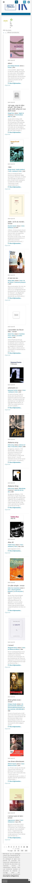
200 (26, 850)
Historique (16, 2)
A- (3, 881)
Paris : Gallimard (13, 171)
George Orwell (11, 169)
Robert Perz (11, 334)
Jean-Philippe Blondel (13, 65)
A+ (6, 881)
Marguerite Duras (12, 647)
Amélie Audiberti (20, 169)
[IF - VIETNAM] (6, 8)
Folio (20, 171)
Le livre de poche (18, 591)
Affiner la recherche (13, 32)
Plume (20, 446)
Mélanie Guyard (12, 763)
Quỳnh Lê (21, 113)
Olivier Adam (11, 280)
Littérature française (20, 282)
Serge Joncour (11, 820)
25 (15, 850)
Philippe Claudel (12, 704)
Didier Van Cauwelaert (14, 588)
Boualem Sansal (12, 226)
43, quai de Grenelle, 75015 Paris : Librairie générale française (16, 705)
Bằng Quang (22, 488)
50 (18, 850)
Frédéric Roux (11, 544)
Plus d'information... (15, 83)
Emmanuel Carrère (12, 390)
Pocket (9, 67)
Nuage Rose (11, 113)
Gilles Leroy (11, 445)
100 (22, 850)
